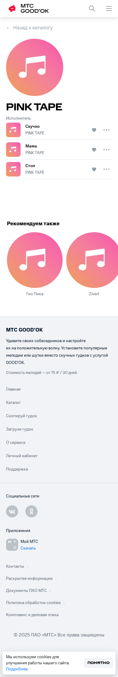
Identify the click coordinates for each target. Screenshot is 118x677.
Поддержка (17, 469)
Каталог (13, 402)
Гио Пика (34, 294)
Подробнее (17, 669)
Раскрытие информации (29, 578)
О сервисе (15, 442)
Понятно (98, 662)
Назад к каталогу (33, 28)
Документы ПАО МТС (26, 590)
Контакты (15, 566)
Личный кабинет (22, 456)
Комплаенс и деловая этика (32, 615)
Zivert (94, 294)
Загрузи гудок (19, 429)
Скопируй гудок (21, 416)
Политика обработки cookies (33, 602)
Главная (13, 389)
